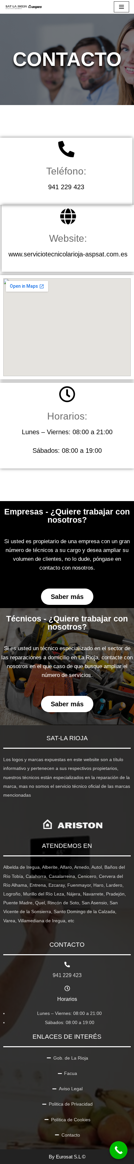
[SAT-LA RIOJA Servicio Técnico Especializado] (24, 7)
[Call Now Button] (118, 1150)
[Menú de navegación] (121, 6)
